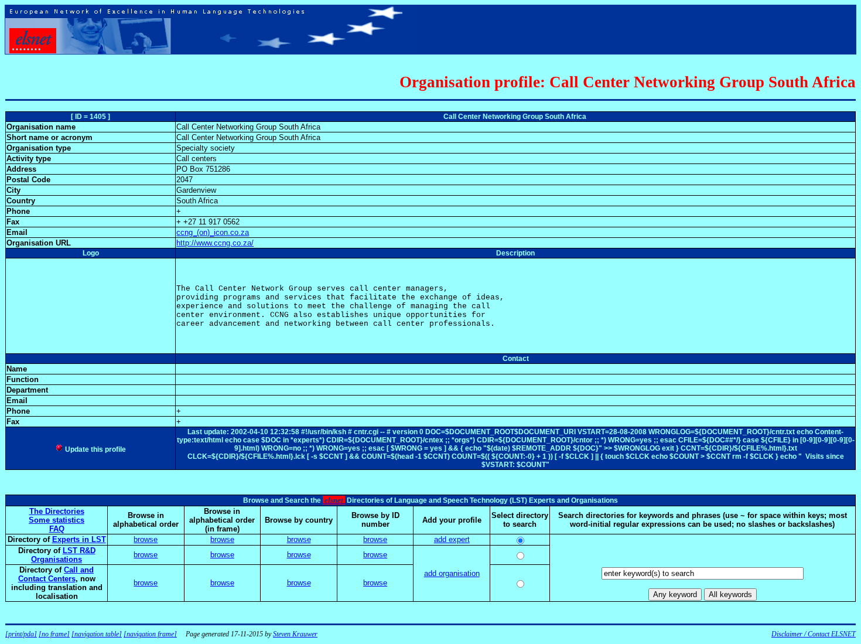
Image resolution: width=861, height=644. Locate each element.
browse (146, 539)
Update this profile (94, 449)
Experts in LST (79, 539)
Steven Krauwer (295, 634)
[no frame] (54, 634)
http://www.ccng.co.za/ (215, 242)
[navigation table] (96, 634)
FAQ (56, 528)
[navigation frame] (150, 634)
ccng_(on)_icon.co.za (212, 232)
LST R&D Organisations (63, 555)
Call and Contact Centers (56, 574)
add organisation (452, 573)
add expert (452, 539)
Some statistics (56, 520)
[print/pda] (21, 634)
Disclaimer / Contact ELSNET (813, 634)
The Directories (56, 511)
